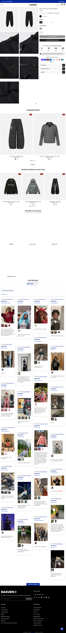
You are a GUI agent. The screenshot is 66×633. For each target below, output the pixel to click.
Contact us (3, 607)
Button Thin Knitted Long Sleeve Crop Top (24, 433)
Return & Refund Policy (39, 618)
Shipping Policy (37, 616)
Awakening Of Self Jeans (55, 201)
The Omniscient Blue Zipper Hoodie (33, 201)
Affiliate (2, 614)
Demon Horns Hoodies (39, 300)
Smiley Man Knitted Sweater (23, 520)
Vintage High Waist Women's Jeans (24, 392)
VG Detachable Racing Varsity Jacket (7, 508)
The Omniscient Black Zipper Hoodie (11, 201)
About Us (36, 612)
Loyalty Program (4, 612)
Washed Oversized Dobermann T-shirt (41, 517)
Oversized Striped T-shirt (57, 434)
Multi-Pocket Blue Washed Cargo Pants (40, 472)
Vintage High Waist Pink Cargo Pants (41, 377)
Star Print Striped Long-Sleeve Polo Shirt (49, 156)
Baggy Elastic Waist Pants (6, 467)
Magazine (3, 620)
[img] (33, 283)
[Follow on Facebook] (34, 597)
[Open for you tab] (61, 628)
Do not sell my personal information (9, 623)
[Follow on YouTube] (46, 597)
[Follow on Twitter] (36, 597)
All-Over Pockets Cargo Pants (40, 338)
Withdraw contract (38, 625)
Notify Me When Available (52, 40)
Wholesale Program (5, 616)
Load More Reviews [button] (33, 584)
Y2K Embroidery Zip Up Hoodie (57, 544)
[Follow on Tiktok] (48, 597)
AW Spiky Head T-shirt (7, 300)
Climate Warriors (37, 623)
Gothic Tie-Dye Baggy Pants (16, 156)
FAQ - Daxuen (37, 614)
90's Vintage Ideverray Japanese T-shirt (7, 345)
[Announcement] (33, 1)
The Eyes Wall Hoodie (56, 470)
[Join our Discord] (41, 597)
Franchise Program (5, 618)
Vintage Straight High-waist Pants (24, 347)
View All (32, 164)
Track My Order (4, 609)
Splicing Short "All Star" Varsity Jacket (57, 387)
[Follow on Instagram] (39, 597)
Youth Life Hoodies (43, 424)
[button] (52, 13)
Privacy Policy (37, 609)
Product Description (38, 620)
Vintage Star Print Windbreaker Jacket (57, 347)
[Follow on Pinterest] (43, 597)
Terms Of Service (37, 607)
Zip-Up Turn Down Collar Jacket (57, 300)
